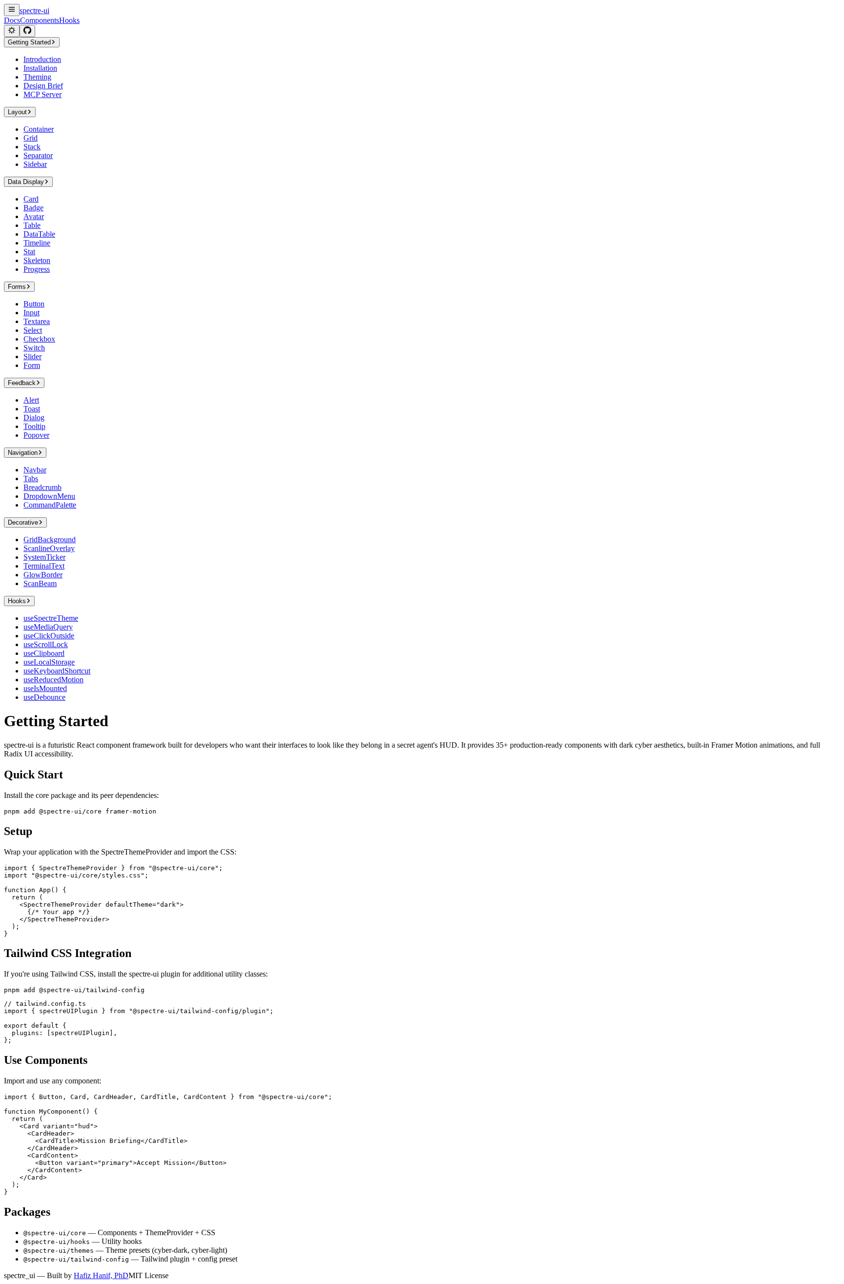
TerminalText (43, 566)
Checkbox (39, 339)
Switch (34, 348)
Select (32, 330)
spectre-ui (34, 10)
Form (31, 365)
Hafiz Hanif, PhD (101, 1275)
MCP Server (42, 94)
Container (38, 129)
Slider (32, 356)
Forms (17, 286)
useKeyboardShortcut (56, 671)
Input (31, 312)
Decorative (23, 522)
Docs (12, 20)
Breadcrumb (42, 487)
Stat (29, 251)
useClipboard (43, 653)
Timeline (36, 243)
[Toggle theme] (12, 31)
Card (31, 199)
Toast (31, 409)
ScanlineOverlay (49, 548)
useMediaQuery (48, 627)
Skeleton (36, 260)
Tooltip (34, 426)
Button (33, 304)
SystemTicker (44, 557)
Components (39, 20)
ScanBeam (40, 583)
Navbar (34, 470)
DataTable (39, 234)
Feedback (22, 383)
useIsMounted (45, 688)
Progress (36, 269)
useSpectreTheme (50, 618)
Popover (36, 435)
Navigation (23, 452)
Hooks (69, 20)
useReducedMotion (53, 679)
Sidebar (35, 164)
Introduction (42, 59)
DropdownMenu (49, 496)
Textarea (36, 321)
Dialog (33, 417)
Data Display (26, 181)
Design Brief (43, 86)
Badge (33, 208)
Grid (30, 138)
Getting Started (29, 42)
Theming (37, 77)
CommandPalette (49, 505)
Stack (32, 147)
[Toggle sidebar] (12, 10)
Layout (17, 112)
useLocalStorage (49, 662)
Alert (31, 400)
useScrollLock (45, 644)
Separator (38, 155)
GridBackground (49, 539)
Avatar (33, 216)
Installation (40, 68)
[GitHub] (27, 31)
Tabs (30, 478)
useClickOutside (48, 636)
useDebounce (44, 697)
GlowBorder (43, 575)
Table (32, 225)
